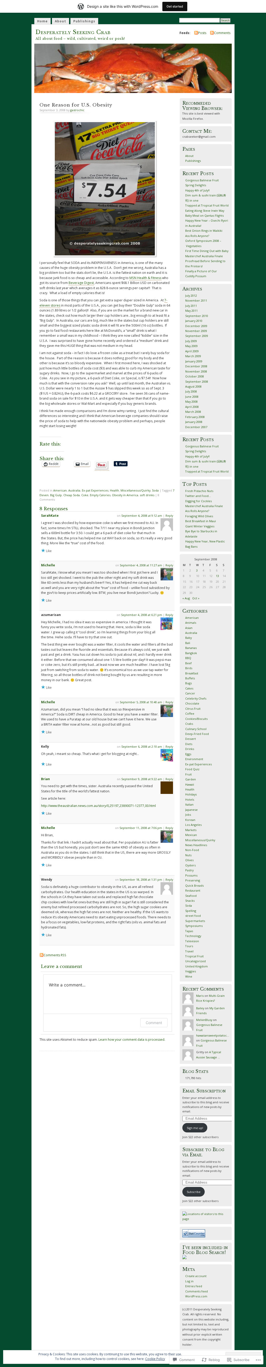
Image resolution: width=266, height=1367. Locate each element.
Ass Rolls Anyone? (197, 236)
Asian (188, 628)
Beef (188, 663)
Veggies (190, 971)
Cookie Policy (155, 1359)
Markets (190, 830)
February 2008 (195, 417)
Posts (202, 33)
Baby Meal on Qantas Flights (204, 215)
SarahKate (50, 515)
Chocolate (192, 703)
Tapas (189, 931)
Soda (155, 490)
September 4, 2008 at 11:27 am (141, 565)
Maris (200, 996)
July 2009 (191, 341)
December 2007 (196, 427)
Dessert (190, 739)
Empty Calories (100, 495)
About (60, 21)
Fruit (188, 774)
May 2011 (191, 311)
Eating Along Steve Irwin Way (204, 211)
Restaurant (192, 890)
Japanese (191, 810)
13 (217, 576)
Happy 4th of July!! (197, 190)
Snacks (190, 901)
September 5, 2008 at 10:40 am (141, 702)
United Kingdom (196, 966)
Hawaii (189, 784)
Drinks (189, 749)
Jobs (188, 815)
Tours (189, 946)
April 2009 (192, 351)
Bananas (191, 648)
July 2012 (191, 295)
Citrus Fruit (193, 709)
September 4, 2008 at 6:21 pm (141, 615)
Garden (190, 779)
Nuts (188, 855)
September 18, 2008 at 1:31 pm (140, 879)
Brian (45, 779)
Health (114, 490)
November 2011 (196, 300)
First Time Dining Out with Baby (206, 251)
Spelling (190, 911)
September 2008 (196, 381)
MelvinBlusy (204, 1020)
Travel (189, 951)
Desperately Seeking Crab (73, 32)
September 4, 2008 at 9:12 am (141, 515)
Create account (196, 1276)
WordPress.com (196, 1296)
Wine (188, 976)
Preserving (192, 880)
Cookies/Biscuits (196, 719)
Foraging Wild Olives (199, 516)
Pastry (189, 870)
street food (193, 916)
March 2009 (193, 356)
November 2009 (196, 331)
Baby (188, 638)
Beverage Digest (81, 283)
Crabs (189, 724)
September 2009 (196, 336)
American (60, 490)
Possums (191, 875)
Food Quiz (192, 769)
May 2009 (191, 346)
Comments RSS (55, 955)
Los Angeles (193, 825)
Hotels (189, 799)
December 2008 (196, 366)
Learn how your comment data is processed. (131, 1039)
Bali (187, 643)
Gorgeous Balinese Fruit (202, 180)
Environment (194, 759)
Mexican (191, 835)
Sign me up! (195, 1128)
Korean (190, 820)
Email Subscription (204, 1091)
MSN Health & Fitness (145, 278)
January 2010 (193, 321)
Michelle (48, 565)
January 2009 (193, 361)
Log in (189, 1281)
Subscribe (194, 1192)
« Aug (186, 598)
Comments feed (196, 1291)
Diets (188, 744)
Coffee (189, 713)
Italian (189, 804)
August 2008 (193, 386)
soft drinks (147, 495)
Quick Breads (194, 885)
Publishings (84, 21)
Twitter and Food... (198, 496)
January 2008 (193, 422)
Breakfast (191, 673)
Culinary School (196, 729)
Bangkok (191, 653)
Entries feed (193, 1286)
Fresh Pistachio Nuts (199, 491)
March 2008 (193, 412)
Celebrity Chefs (195, 698)
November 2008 (196, 371)
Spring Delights (195, 185)
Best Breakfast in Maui (200, 521)
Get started (175, 6)
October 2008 (194, 376)
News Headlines (196, 845)
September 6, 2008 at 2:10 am (141, 746)
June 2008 (191, 397)
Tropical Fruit (194, 956)
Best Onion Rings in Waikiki (203, 231)
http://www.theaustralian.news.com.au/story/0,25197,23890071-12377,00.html (98, 806)
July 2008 (191, 391)
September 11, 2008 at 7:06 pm (140, 828)
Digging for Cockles (198, 501)
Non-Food (192, 850)
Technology (193, 936)
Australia (74, 490)
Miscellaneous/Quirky (135, 490)
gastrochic (77, 110)
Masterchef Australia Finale (204, 256)
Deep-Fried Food (197, 734)
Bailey (200, 1008)
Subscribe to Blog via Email (203, 1152)
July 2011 (191, 306)
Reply (169, 515)
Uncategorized (195, 961)
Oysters (190, 865)
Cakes (189, 688)
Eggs (188, 754)
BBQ (188, 658)
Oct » (196, 598)
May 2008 (191, 401)
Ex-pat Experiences (95, 490)
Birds (188, 668)
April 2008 (192, 407)
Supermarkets (195, 921)
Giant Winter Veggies (199, 526)
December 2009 (196, 326)
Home (42, 21)
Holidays (191, 794)
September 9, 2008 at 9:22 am (141, 779)
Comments (222, 33)
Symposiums (194, 926)
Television (192, 941)
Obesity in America (125, 495)
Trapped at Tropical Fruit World (207, 205)
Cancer (190, 693)
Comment (154, 1022)
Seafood (191, 896)
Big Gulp (56, 495)
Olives (189, 860)
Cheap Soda (71, 495)
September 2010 (196, 316)
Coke (84, 495)
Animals (190, 623)
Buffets (190, 678)
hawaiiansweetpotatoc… (212, 1035)
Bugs (188, 683)
